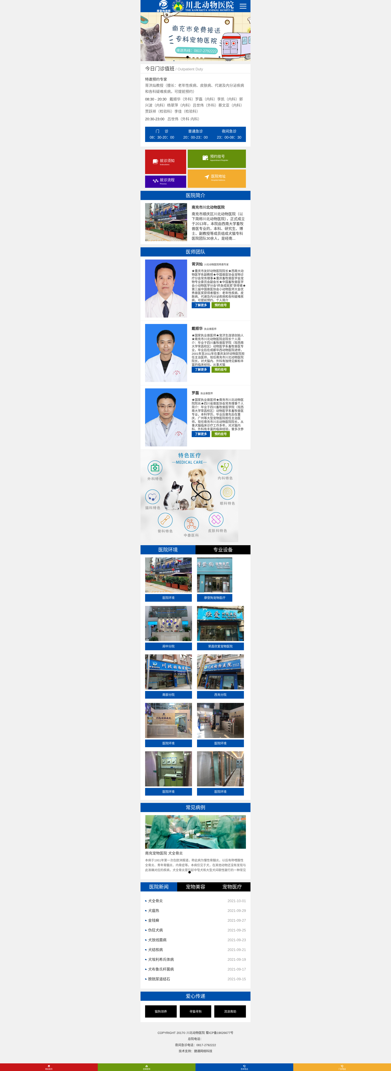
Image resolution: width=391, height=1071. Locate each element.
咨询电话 (244, 1069)
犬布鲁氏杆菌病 (197, 969)
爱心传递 (195, 996)
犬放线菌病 (197, 940)
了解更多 (201, 305)
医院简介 (195, 195)
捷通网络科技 (203, 1051)
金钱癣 (197, 920)
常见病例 (195, 807)
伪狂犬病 (197, 930)
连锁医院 (146, 1069)
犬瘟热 (197, 911)
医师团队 (195, 252)
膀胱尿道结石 (197, 979)
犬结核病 (197, 950)
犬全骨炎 (197, 901)
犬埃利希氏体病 (197, 959)
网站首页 (49, 1069)
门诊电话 (342, 1069)
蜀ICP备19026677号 (219, 1033)
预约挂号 (221, 305)
